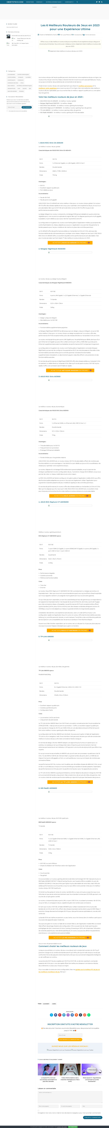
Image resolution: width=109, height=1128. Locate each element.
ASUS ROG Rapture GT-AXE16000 (51, 108)
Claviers (28, 77)
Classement (46, 1003)
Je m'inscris (27, 107)
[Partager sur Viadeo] (84, 1015)
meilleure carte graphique (48, 88)
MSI (40, 822)
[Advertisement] (54, 12)
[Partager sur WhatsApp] (88, 1015)
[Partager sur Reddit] (76, 1015)
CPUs (22, 82)
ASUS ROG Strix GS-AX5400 (49, 101)
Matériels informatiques (24, 85)
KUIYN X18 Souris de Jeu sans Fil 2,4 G (21, 35)
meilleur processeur (86, 86)
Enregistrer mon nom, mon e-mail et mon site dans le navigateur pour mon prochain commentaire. (69, 1113)
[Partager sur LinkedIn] (64, 1015)
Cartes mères (12, 77)
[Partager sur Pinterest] (59, 1015)
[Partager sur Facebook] (55, 1015)
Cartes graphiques (23, 74)
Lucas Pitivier (66, 35)
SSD (30, 88)
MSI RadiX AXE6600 (46, 112)
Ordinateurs (11, 88)
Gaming (54, 1003)
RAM (19, 88)
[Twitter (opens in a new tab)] (97, 2)
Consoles (20, 80)
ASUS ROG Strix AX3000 (48, 105)
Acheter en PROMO (69, 243)
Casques (20, 77)
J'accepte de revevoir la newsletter (18, 111)
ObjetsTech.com (15, 2)
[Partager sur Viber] (68, 1015)
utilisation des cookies (62, 1126)
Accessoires (77, 35)
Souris (24, 88)
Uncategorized (12, 91)
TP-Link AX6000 (45, 110)
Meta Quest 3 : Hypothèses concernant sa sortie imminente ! (92, 1079)
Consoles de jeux (13, 82)
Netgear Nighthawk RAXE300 (49, 103)
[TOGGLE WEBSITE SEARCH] (77, 2)
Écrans (21, 91)
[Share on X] (51, 1015)
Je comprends (73, 1126)
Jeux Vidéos (11, 85)
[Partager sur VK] (72, 1015)
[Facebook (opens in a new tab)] (99, 2)
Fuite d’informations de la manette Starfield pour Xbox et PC (70, 1079)
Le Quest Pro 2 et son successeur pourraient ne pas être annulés (48, 1079)
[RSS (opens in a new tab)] (102, 2)
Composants (11, 80)
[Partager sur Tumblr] (80, 1015)
